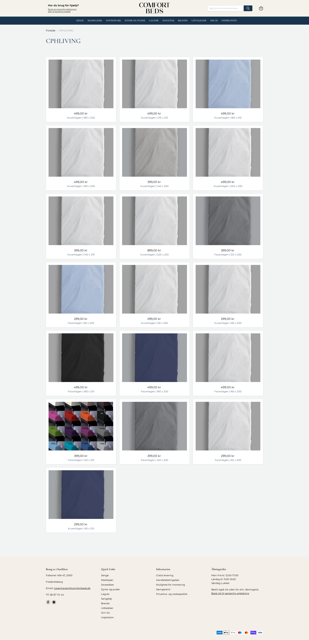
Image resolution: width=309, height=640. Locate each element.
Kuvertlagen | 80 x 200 (228, 323)
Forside (50, 30)
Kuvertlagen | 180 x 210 (228, 117)
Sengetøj (168, 20)
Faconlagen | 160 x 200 (228, 391)
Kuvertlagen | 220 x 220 (154, 254)
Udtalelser (107, 608)
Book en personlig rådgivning (62, 9)
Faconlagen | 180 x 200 (154, 391)
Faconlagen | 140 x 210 (81, 460)
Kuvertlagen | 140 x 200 (154, 186)
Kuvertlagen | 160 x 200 (81, 186)
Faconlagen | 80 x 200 (228, 460)
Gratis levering (164, 575)
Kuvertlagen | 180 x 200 (81, 117)
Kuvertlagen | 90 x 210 (81, 528)
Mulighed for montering (170, 584)
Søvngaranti (163, 589)
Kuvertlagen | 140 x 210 (81, 254)
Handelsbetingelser (167, 580)
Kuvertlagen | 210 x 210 (154, 117)
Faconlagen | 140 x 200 (154, 460)
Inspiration (229, 20)
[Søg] (248, 8)
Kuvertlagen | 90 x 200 (154, 323)
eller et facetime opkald (59, 11)
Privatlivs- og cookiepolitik (171, 594)
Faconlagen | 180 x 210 (81, 391)
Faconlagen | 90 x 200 (81, 323)
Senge (80, 20)
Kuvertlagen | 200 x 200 (228, 186)
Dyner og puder (135, 20)
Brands (183, 20)
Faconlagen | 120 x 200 (228, 254)
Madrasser (95, 20)
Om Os (214, 20)
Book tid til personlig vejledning (230, 593)
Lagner (154, 20)
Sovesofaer (113, 20)
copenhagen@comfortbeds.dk (72, 588)
